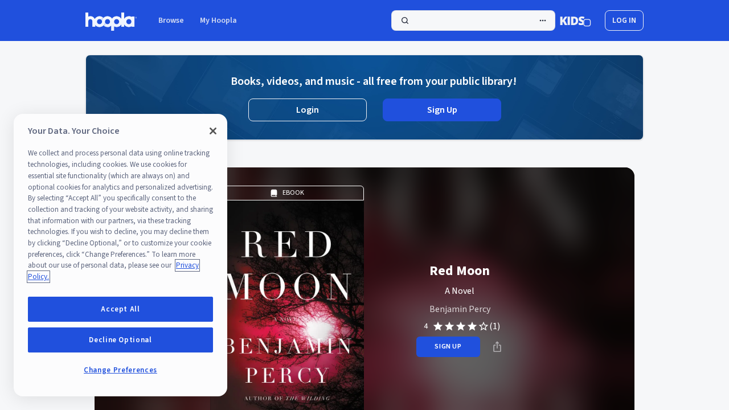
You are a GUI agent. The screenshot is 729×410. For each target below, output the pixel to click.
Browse (171, 20)
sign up (448, 346)
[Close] (213, 131)
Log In (624, 20)
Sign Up (442, 110)
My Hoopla (218, 20)
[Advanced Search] (542, 20)
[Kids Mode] (575, 20)
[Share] (497, 346)
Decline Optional (120, 340)
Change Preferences (120, 370)
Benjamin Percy (459, 309)
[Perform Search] (473, 20)
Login (307, 110)
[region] (120, 255)
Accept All (120, 309)
